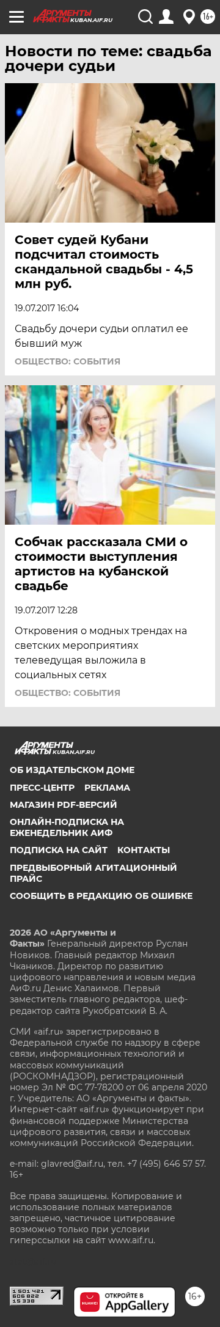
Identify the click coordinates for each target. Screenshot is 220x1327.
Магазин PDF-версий (63, 804)
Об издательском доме (72, 769)
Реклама (107, 787)
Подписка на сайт (59, 850)
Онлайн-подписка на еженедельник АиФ (67, 827)
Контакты (143, 850)
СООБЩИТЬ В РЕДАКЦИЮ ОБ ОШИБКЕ (101, 895)
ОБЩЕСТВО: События (67, 361)
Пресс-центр (42, 787)
